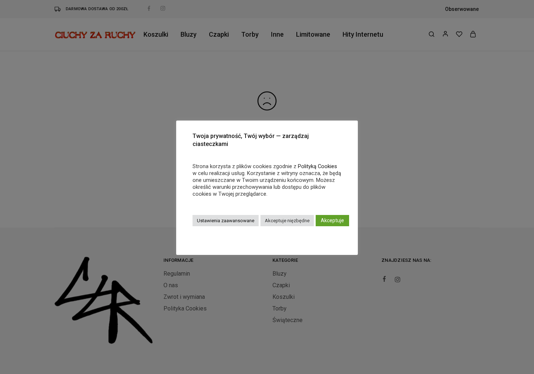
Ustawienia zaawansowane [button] (225, 220)
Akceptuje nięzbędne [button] (287, 220)
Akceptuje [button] (332, 220)
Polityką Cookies (317, 166)
